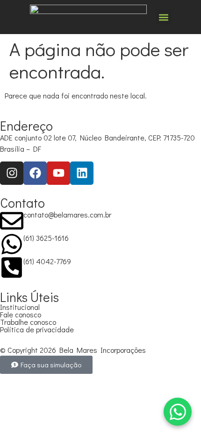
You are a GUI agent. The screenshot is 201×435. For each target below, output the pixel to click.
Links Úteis (29, 296)
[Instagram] (11, 173)
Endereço (26, 125)
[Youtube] (58, 173)
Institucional (20, 307)
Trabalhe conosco (28, 322)
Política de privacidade (37, 329)
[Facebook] (35, 173)
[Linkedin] (81, 173)
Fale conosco (20, 314)
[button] (164, 17)
